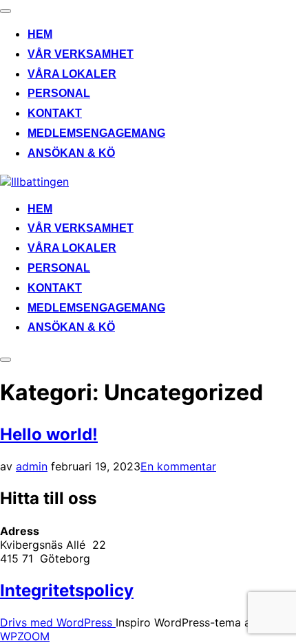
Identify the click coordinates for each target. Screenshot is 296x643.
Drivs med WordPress (58, 622)
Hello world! (49, 434)
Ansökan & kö (71, 153)
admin (31, 466)
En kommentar (178, 466)
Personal (59, 93)
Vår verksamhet (81, 54)
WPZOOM (25, 636)
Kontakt (55, 113)
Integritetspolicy (67, 590)
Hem (40, 34)
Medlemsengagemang (96, 133)
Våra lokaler (72, 74)
